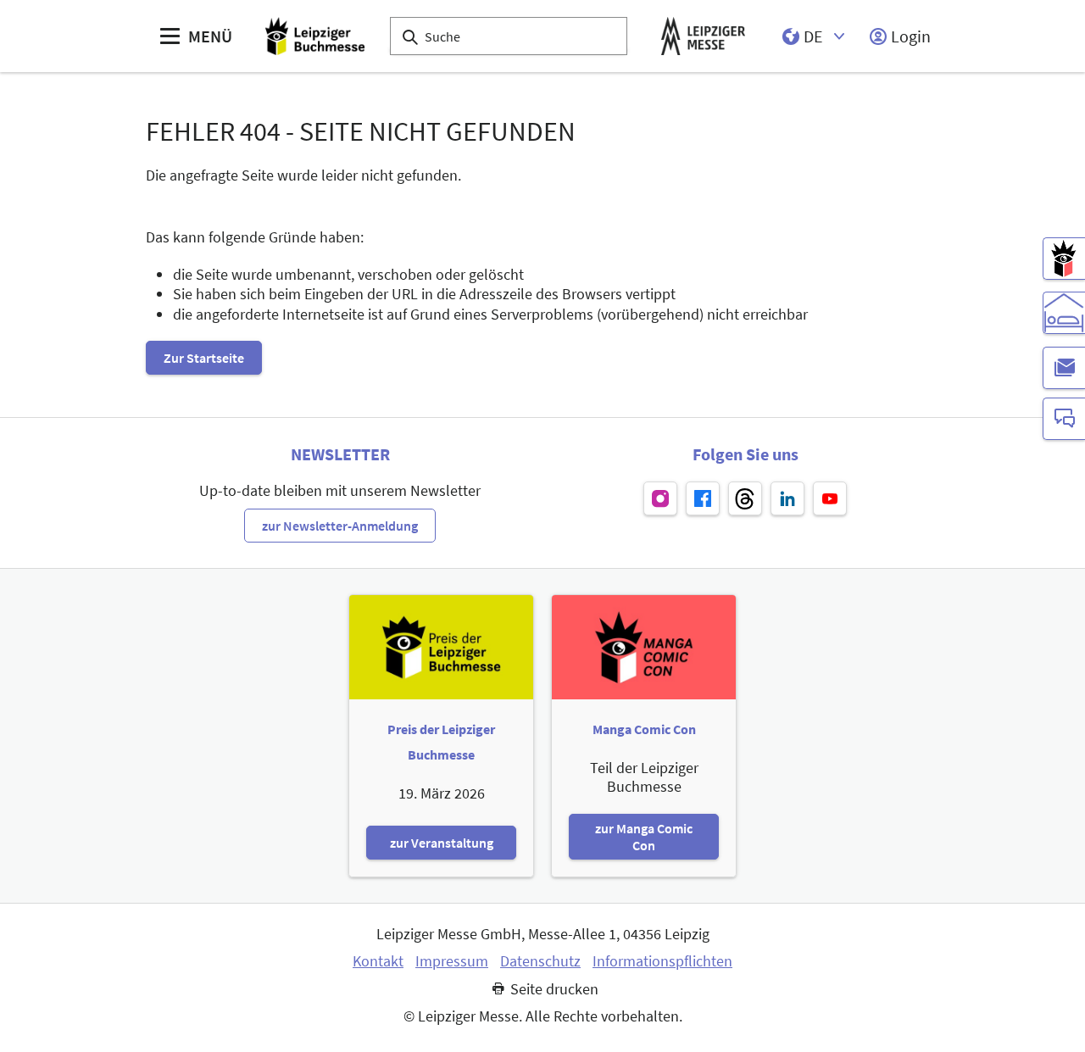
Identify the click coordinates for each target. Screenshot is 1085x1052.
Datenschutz (540, 961)
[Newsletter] (1064, 368)
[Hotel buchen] (1064, 313)
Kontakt (378, 961)
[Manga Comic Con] (1064, 258)
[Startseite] (315, 36)
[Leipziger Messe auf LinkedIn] (787, 498)
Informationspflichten (662, 961)
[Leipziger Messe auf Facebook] (703, 498)
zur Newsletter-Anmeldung (340, 525)
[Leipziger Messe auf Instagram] (660, 498)
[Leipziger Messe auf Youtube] (830, 498)
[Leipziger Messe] (703, 36)
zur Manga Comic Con (644, 837)
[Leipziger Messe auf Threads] (745, 498)
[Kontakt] (1064, 419)
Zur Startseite (204, 357)
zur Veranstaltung (441, 842)
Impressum (451, 961)
